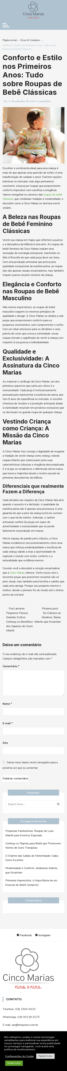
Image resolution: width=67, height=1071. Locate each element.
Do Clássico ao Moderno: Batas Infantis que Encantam (47, 617)
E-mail (8, 723)
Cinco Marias (17, 573)
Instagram (44, 935)
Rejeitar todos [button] (45, 1056)
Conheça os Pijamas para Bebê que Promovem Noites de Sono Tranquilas (33, 846)
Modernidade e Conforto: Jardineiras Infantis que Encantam (31, 870)
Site (5, 743)
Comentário (11, 666)
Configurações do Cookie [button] (19, 1056)
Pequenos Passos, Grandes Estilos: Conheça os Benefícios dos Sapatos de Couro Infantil (19, 621)
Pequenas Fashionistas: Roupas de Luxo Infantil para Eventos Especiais (29, 833)
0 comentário (43, 101)
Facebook (25, 935)
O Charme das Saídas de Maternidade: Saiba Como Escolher (31, 858)
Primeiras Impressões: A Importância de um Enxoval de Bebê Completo (31, 883)
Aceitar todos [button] (14, 1063)
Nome (7, 704)
